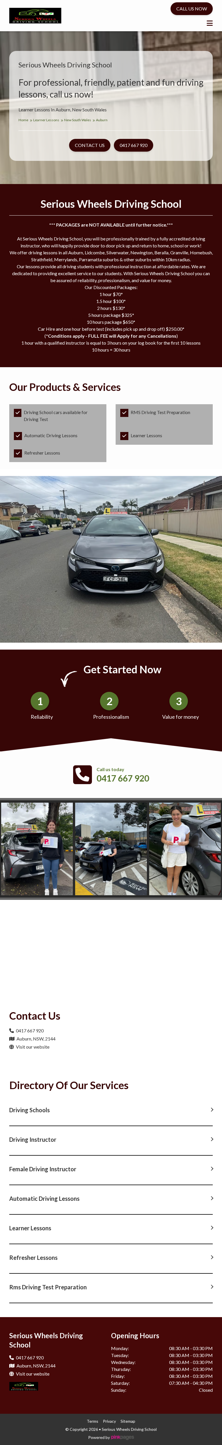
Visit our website (32, 1046)
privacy (109, 1421)
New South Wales (78, 120)
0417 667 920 (123, 778)
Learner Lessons (46, 120)
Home (23, 120)
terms (92, 1421)
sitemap (128, 1421)
